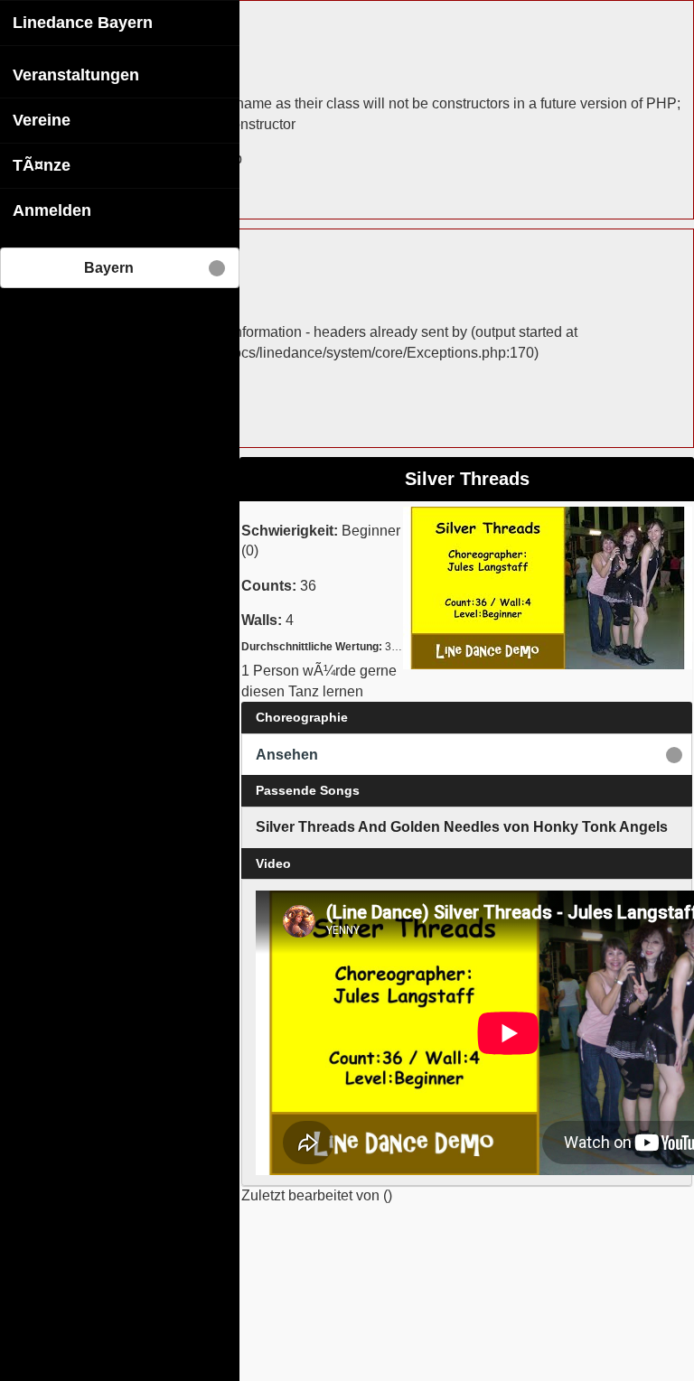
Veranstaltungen (76, 75)
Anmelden (52, 210)
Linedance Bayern (83, 23)
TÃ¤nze (41, 165)
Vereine (41, 120)
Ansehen (287, 754)
